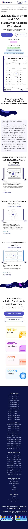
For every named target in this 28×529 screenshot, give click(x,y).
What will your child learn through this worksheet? (12, 121)
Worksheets (10, 8)
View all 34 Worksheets (14, 165)
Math (16, 8)
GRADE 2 (13, 42)
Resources (3, 8)
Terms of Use (5, 506)
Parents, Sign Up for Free (14, 313)
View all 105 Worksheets (14, 206)
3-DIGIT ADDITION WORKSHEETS (13, 53)
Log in (20, 2)
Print (7, 34)
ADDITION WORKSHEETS (14, 50)
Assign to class (21, 34)
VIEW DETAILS (7, 192)
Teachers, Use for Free (14, 319)
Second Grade (22, 8)
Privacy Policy (14, 506)
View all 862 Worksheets (14, 247)
